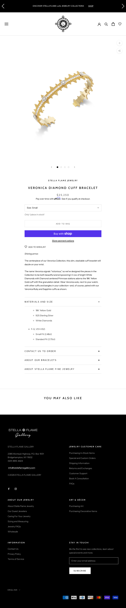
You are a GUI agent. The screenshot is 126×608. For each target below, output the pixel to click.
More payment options (63, 240)
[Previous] (51, 167)
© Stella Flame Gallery (21, 598)
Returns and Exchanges (80, 468)
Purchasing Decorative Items (83, 511)
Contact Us (13, 548)
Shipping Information (79, 463)
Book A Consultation (79, 478)
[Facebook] (9, 488)
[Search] (106, 24)
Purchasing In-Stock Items (82, 453)
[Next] (74, 167)
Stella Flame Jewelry (63, 180)
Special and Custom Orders (82, 458)
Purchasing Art (76, 506)
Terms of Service (16, 559)
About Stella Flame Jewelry (21, 506)
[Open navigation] (6, 24)
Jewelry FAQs (14, 526)
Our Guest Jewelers (17, 511)
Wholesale (13, 531)
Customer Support (78, 473)
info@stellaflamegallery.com (21, 467)
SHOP (90, 6)
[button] (3, 6)
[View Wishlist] (118, 24)
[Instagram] (16, 488)
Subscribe (80, 571)
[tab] (63, 301)
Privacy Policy (14, 554)
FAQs (71, 483)
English (13, 590)
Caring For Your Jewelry (19, 516)
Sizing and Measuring (18, 521)
